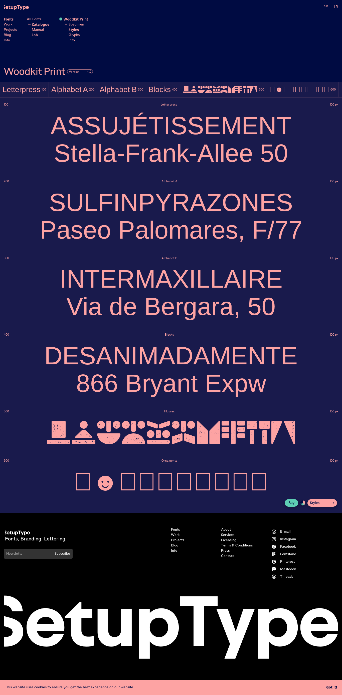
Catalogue (40, 24)
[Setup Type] (16, 8)
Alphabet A (72, 89)
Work (8, 24)
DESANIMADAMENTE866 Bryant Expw (171, 369)
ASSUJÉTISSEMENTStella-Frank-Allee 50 (171, 139)
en (335, 6)
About (226, 529)
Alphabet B (121, 89)
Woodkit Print (76, 19)
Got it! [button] (331, 687)
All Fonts (34, 19)
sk (326, 6)
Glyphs (74, 35)
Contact (227, 556)
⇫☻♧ (302, 89)
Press (225, 550)
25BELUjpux (223, 89)
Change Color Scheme (302, 502)
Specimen (76, 24)
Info (7, 40)
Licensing (228, 540)
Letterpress (24, 89)
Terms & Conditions (237, 545)
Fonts (9, 19)
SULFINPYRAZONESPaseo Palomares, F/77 (171, 216)
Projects (10, 30)
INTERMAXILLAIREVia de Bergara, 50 (171, 292)
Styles (74, 30)
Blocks (162, 89)
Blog (7, 35)
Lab (35, 35)
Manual (38, 30)
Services (227, 535)
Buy (291, 503)
